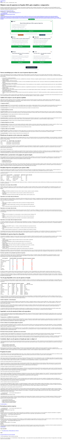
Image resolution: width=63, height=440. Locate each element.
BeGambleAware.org (36, 69)
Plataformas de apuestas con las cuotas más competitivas (49, 16)
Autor (1, 1)
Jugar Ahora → (20, 46)
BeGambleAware (12, 430)
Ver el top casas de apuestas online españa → (7, 10)
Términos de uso (6, 434)
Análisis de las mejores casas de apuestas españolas (32, 16)
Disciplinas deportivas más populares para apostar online (30, 17)
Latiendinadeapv (3, 0)
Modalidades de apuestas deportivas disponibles (46, 17)
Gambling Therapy (5, 430)
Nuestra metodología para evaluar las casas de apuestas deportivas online (11, 16)
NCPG (17, 430)
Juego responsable (12, 434)
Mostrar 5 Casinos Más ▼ (31, 67)
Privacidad (2, 434)
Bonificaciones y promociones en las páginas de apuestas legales (10, 17)
